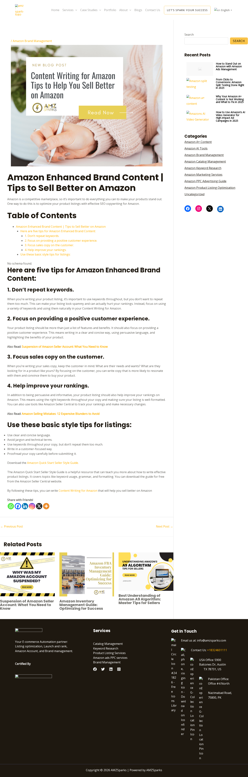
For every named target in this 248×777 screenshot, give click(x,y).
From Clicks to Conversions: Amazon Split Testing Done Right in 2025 (230, 83)
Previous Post (11, 526)
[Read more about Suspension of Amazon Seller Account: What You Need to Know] (27, 574)
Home (55, 10)
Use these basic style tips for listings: (45, 254)
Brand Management (107, 662)
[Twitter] (103, 669)
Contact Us (152, 10)
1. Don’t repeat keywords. (42, 236)
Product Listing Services (109, 653)
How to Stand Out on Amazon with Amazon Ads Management (229, 66)
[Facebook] (18, 506)
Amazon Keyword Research (202, 168)
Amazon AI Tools (196, 148)
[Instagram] (32, 506)
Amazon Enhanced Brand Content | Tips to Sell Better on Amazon (61, 227)
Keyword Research (105, 648)
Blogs (138, 10)
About (123, 10)
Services (68, 10)
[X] (39, 506)
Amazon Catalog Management (205, 161)
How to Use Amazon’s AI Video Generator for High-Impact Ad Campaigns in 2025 (230, 116)
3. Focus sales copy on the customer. (49, 245)
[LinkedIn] (220, 209)
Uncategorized (194, 194)
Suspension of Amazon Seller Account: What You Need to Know (27, 605)
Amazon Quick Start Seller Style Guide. (53, 463)
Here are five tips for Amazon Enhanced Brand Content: (58, 231)
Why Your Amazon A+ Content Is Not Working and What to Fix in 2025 (230, 99)
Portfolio (110, 10)
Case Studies (88, 10)
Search (189, 35)
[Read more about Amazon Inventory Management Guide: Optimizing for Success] (86, 574)
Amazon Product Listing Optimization (209, 188)
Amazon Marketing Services (203, 175)
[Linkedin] (25, 506)
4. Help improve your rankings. (45, 250)
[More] (46, 506)
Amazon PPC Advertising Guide (205, 181)
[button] (75, 10)
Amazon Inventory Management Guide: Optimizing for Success (81, 605)
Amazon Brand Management (32, 41)
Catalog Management (108, 644)
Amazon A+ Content (198, 142)
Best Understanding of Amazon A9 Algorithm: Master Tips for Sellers (140, 599)
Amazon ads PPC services (110, 658)
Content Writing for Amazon (78, 491)
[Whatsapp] (11, 506)
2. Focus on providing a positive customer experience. (61, 241)
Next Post (164, 526)
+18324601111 (217, 650)
